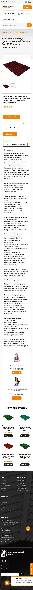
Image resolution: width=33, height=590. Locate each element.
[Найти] (29, 25)
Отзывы (3, 488)
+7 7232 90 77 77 (9, 13)
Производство (5, 485)
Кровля (10, 32)
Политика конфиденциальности (11, 566)
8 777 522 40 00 (6, 533)
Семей (3, 507)
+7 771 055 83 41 (25, 13)
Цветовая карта (21, 488)
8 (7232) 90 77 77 (9, 525)
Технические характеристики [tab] (15, 145)
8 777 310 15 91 (6, 535)
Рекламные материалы (23, 490)
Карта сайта (4, 569)
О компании (4, 480)
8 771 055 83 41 (6, 531)
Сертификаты (20, 480)
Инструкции (20, 483)
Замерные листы (21, 485)
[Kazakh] (26, 2)
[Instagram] (2, 561)
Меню (28, 7)
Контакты (4, 490)
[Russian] (29, 2)
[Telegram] (5, 561)
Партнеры (4, 483)
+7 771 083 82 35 (9, 19)
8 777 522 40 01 (6, 539)
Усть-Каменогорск (6, 510)
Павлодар (4, 505)
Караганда (4, 502)
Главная (4, 32)
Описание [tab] (8, 141)
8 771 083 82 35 (6, 541)
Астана (3, 500)
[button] (27, 57)
